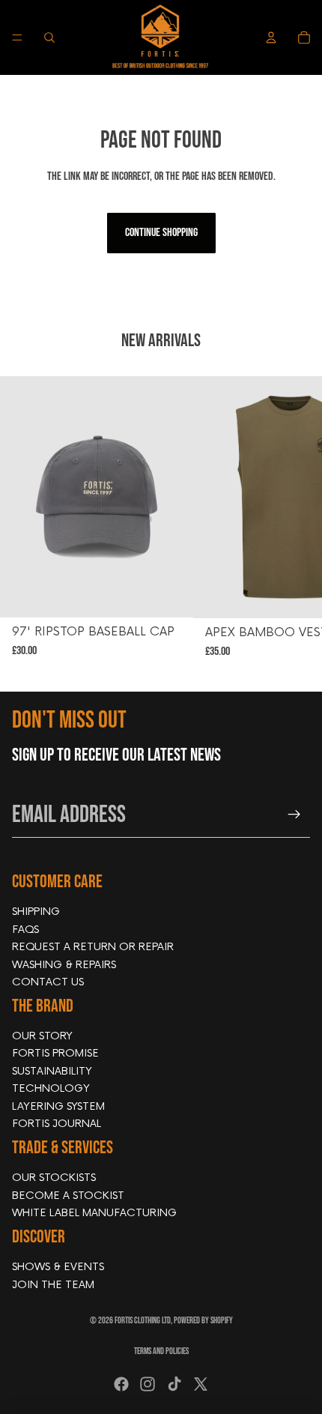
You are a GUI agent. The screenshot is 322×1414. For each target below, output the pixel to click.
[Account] (271, 37)
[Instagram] (148, 1384)
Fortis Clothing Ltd (143, 1320)
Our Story (42, 1036)
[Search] (49, 37)
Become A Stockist (68, 1194)
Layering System (58, 1105)
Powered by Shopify (203, 1320)
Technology (51, 1088)
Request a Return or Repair (93, 946)
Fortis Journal (56, 1123)
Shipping (36, 911)
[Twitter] (201, 1384)
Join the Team (53, 1284)
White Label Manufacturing (94, 1212)
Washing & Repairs (64, 964)
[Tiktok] (174, 1384)
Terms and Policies (161, 1351)
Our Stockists (54, 1177)
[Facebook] (121, 1384)
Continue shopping (161, 233)
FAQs (25, 928)
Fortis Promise (55, 1053)
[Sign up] (294, 814)
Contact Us (48, 982)
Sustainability (52, 1071)
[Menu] (17, 37)
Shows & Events (58, 1266)
